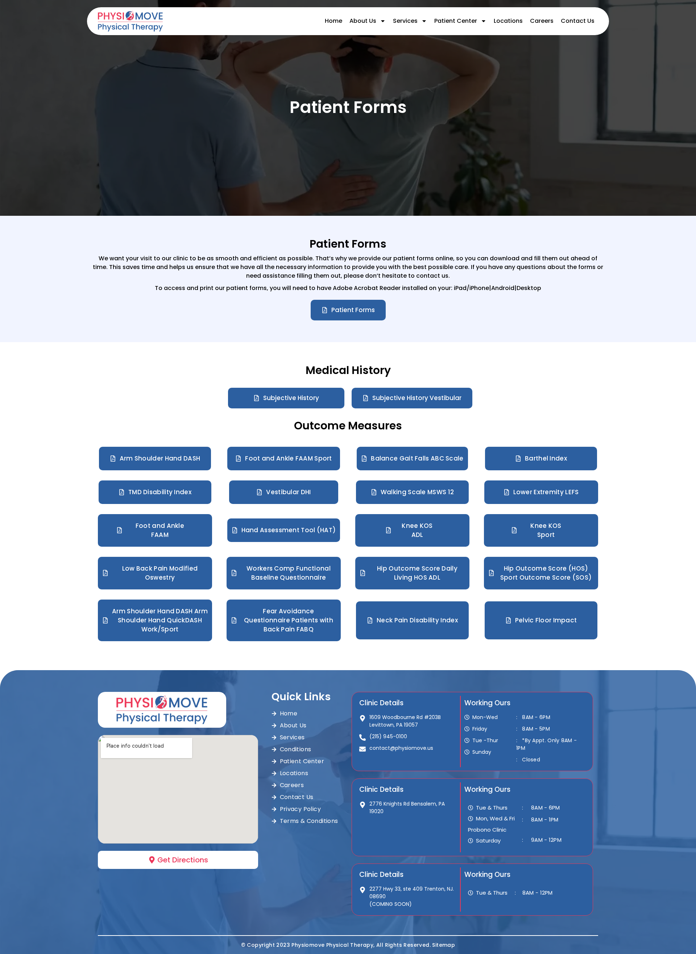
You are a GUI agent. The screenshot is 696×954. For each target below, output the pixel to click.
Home (333, 21)
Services (405, 21)
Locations (508, 21)
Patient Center (455, 21)
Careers (542, 21)
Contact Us (577, 21)
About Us (362, 21)
